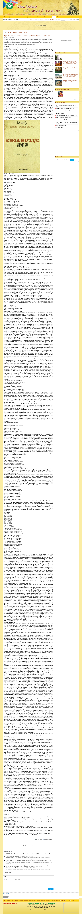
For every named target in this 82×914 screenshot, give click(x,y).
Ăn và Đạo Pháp (59, 127)
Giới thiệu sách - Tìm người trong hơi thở (65, 108)
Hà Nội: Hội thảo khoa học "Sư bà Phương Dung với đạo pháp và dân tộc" (22, 865)
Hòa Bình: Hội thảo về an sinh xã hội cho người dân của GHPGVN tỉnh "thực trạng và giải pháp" (27, 862)
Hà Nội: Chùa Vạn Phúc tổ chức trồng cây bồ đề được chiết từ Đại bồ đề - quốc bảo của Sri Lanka (70, 62)
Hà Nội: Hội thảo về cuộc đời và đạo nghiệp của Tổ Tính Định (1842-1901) (22, 859)
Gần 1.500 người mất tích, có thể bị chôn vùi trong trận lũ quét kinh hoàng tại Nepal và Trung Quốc (70, 75)
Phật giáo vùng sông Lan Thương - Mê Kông (16, 867)
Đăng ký (77, 19)
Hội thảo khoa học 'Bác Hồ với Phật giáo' (15, 856)
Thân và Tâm (65, 55)
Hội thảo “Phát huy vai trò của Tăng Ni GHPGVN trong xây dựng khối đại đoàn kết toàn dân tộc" (26, 860)
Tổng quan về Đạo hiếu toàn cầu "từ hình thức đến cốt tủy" (70, 81)
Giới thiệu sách (33, 19)
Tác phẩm (58, 19)
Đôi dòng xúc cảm (60, 113)
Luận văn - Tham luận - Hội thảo (46, 19)
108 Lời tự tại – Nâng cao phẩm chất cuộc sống (66, 115)
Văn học (9, 32)
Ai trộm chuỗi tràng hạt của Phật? (63, 117)
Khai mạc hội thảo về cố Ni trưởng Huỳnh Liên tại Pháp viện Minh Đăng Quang (23, 857)
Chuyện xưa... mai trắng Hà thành (63, 111)
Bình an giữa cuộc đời (61, 125)
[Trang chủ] (4, 17)
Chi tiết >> (75, 99)
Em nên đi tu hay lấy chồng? (62, 120)
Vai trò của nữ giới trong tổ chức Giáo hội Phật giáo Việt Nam (19, 866)
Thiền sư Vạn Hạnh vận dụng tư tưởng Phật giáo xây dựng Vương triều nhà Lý (23, 869)
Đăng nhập (72, 19)
